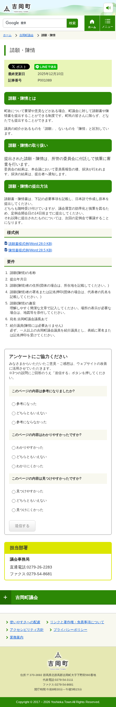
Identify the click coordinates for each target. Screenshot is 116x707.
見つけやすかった (29, 491)
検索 (72, 23)
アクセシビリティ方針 (27, 630)
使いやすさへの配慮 (25, 622)
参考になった (26, 404)
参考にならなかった (31, 422)
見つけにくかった (29, 510)
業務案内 (16, 637)
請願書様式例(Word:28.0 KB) (30, 244)
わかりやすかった (29, 447)
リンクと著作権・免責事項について (77, 622)
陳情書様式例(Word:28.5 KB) (30, 250)
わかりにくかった (29, 466)
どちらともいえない (31, 413)
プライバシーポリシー (70, 630)
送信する (22, 526)
